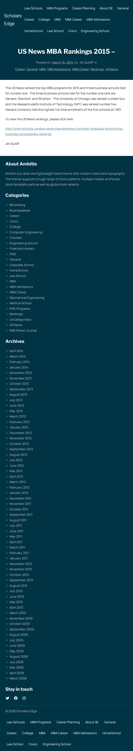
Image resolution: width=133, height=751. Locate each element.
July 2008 (16, 662)
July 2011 (16, 525)
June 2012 (17, 465)
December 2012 (21, 433)
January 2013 (19, 427)
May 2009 (17, 651)
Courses (16, 237)
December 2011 (20, 498)
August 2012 (18, 455)
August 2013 (18, 394)
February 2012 (20, 487)
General (32, 69)
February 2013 (20, 422)
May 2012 (16, 471)
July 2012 (16, 460)
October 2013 (19, 383)
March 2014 (18, 356)
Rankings (97, 69)
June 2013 (17, 405)
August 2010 (18, 585)
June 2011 (16, 531)
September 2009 (22, 629)
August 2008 (19, 656)
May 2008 (16, 667)
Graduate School (22, 265)
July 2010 (16, 591)
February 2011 (19, 553)
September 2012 (21, 449)
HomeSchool (19, 270)
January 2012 (19, 493)
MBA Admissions (59, 69)
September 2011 (21, 514)
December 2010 (21, 564)
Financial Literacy (22, 248)
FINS (13, 254)
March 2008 (18, 678)
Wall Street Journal (23, 330)
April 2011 (16, 542)
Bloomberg (17, 205)
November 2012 (21, 438)
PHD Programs (20, 308)
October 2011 (19, 509)
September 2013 (21, 389)
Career (20, 69)
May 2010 (16, 602)
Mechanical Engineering (27, 298)
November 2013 (21, 378)
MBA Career (80, 69)
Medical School (21, 303)
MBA (42, 69)
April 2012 (16, 476)
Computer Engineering (26, 232)
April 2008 (17, 673)
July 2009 (16, 640)
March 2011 (17, 547)
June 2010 (17, 596)
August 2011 (18, 520)
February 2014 (20, 362)
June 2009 (17, 645)
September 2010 (21, 580)
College (15, 227)
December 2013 (21, 373)
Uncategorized (20, 319)
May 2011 (16, 536)
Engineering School (24, 243)
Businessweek (20, 210)
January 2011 (19, 558)
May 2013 (16, 411)
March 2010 (18, 613)
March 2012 (18, 482)
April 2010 (16, 607)
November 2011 (20, 504)
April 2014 (16, 351)
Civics (14, 221)
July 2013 (16, 400)
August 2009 (19, 635)
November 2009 (21, 618)
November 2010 (21, 569)
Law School (18, 276)
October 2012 (19, 444)
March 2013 (18, 416)
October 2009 (20, 624)
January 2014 (19, 367)
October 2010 (19, 575)
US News (111, 69)
